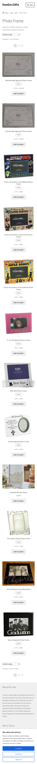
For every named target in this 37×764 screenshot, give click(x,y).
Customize (18, 754)
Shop (11, 13)
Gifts (16, 13)
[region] (18, 746)
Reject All (18, 760)
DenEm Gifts (10, 5)
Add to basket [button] (18, 93)
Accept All (18, 748)
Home (6, 13)
